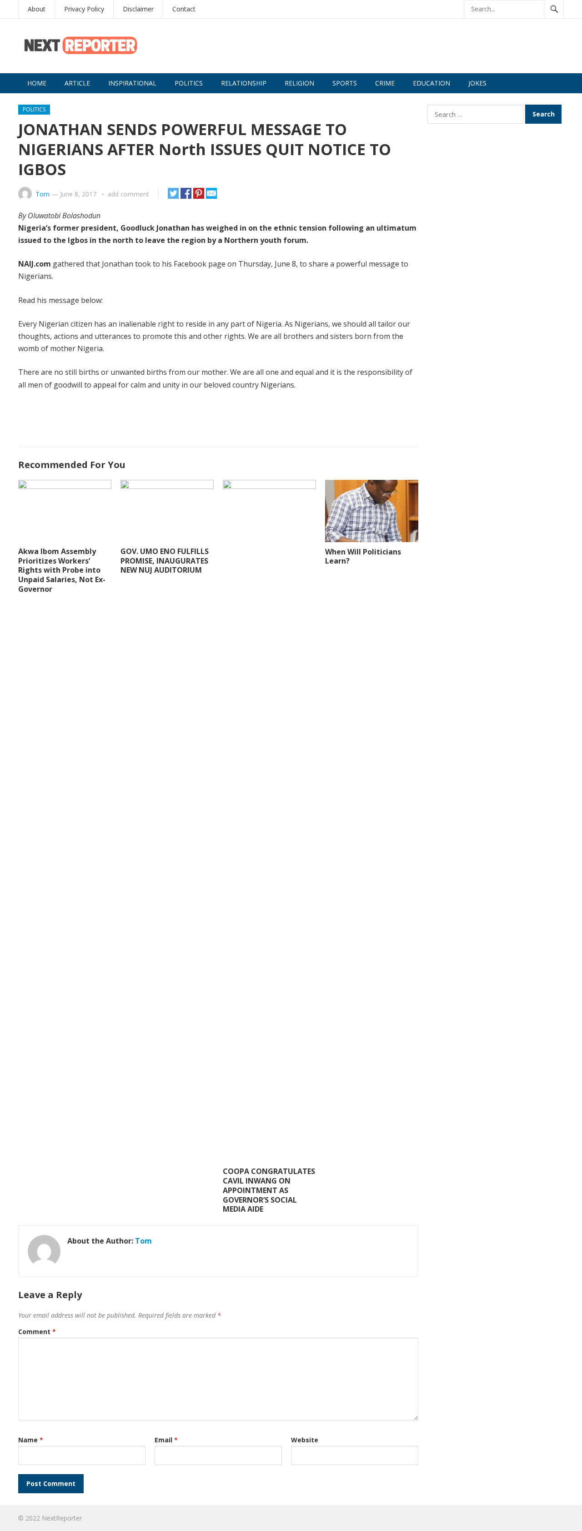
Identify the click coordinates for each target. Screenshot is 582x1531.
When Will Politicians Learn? (363, 556)
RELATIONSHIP (243, 83)
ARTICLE (77, 83)
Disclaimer (138, 9)
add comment (128, 194)
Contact (184, 9)
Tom (42, 194)
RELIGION (299, 83)
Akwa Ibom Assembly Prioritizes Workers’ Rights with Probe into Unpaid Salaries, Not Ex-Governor (61, 570)
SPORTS (344, 83)
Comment (37, 1331)
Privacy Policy (84, 9)
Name (30, 1439)
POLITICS (189, 83)
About (36, 9)
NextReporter (62, 1518)
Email (166, 1439)
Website (304, 1439)
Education (431, 83)
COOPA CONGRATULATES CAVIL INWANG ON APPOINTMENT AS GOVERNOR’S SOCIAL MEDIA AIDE (269, 1190)
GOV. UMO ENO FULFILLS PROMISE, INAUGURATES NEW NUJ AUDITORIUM (164, 560)
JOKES (477, 83)
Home (36, 83)
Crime (385, 83)
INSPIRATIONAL (132, 83)
